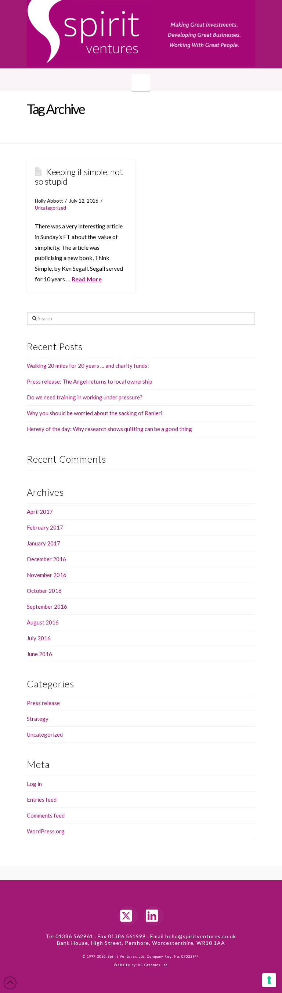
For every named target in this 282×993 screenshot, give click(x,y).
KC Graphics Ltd (152, 965)
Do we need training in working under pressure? (84, 397)
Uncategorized (50, 208)
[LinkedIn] (154, 916)
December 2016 (46, 559)
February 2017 (45, 527)
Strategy (37, 718)
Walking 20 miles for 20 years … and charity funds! (88, 365)
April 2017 (40, 511)
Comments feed (46, 815)
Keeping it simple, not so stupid (79, 176)
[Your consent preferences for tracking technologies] (269, 980)
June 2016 (39, 654)
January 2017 (43, 543)
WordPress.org (46, 831)
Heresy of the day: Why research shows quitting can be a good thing (109, 429)
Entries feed (42, 799)
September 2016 (47, 606)
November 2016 (46, 575)
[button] (140, 82)
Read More (87, 278)
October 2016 (44, 590)
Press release (43, 703)
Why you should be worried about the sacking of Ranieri (94, 413)
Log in (34, 783)
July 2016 (39, 638)
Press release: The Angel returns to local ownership (89, 381)
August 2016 (43, 622)
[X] (128, 916)
